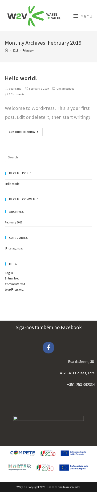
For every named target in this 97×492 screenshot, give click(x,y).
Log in (9, 273)
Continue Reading (22, 132)
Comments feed (15, 284)
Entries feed (12, 278)
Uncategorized (65, 88)
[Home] (6, 50)
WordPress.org (14, 289)
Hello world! (21, 78)
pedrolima (15, 88)
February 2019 (13, 222)
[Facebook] (48, 347)
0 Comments (16, 94)
